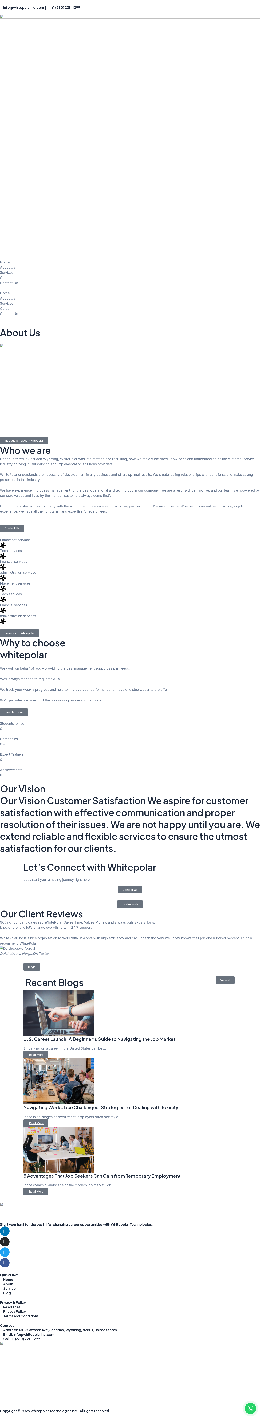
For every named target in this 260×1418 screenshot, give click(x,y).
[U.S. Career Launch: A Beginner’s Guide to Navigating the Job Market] (130, 1013)
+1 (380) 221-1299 (65, 7)
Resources (11, 1307)
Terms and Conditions (21, 1316)
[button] (130, 288)
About (8, 1284)
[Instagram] (5, 1241)
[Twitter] (5, 1252)
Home (5, 262)
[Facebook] (5, 1262)
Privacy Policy (14, 1311)
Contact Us (9, 283)
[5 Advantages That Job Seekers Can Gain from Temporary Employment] (130, 1150)
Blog (7, 1293)
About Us (7, 267)
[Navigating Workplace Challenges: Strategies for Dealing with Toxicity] (130, 1081)
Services (6, 273)
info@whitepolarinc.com (23, 7)
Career (5, 278)
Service (9, 1288)
